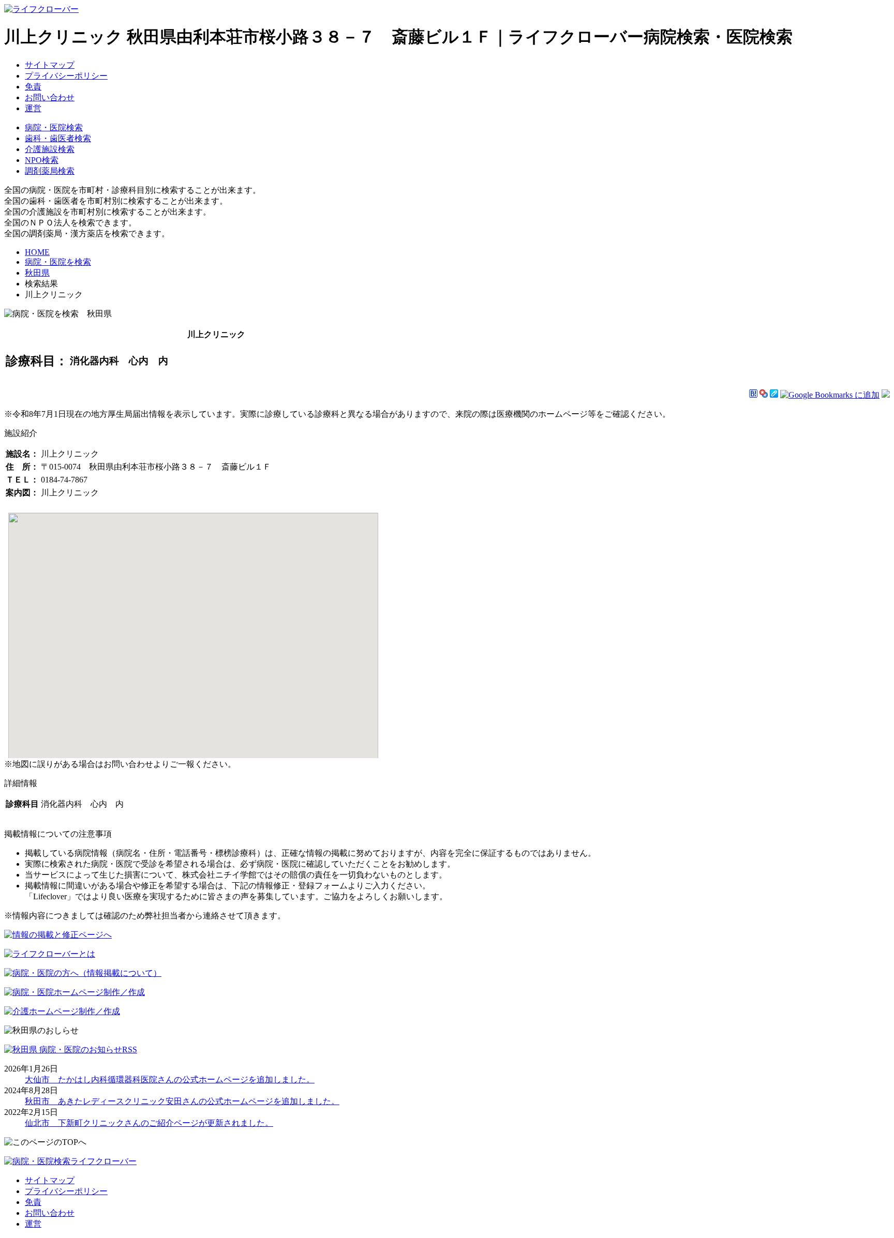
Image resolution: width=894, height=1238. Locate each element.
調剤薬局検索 (49, 171)
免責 (33, 86)
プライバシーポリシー (66, 75)
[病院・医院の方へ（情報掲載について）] (82, 973)
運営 (33, 108)
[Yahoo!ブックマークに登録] (763, 394)
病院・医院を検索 (58, 262)
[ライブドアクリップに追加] (774, 394)
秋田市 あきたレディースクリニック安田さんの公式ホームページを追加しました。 (182, 1101)
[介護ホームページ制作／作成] (62, 1011)
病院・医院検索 (54, 127)
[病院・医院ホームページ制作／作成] (74, 992)
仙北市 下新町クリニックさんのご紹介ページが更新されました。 (149, 1123)
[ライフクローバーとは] (49, 953)
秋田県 (37, 272)
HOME (37, 252)
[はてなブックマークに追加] (753, 394)
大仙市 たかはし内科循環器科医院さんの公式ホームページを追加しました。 (170, 1079)
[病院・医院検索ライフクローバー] (70, 1161)
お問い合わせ (49, 97)
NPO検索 (41, 160)
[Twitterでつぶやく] (886, 394)
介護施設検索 (49, 149)
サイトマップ (49, 65)
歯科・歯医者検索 (58, 138)
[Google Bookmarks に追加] (830, 394)
